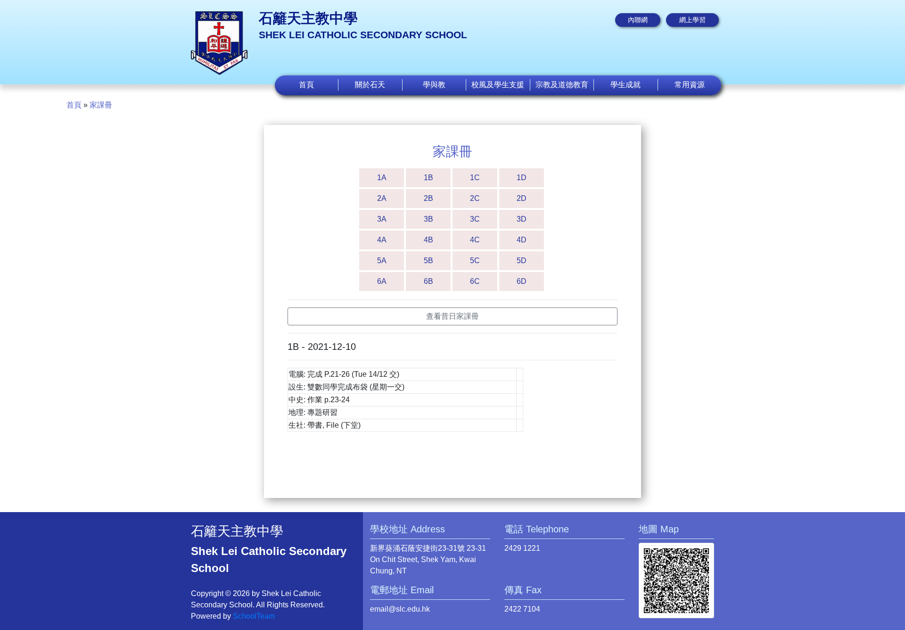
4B (428, 240)
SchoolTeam (254, 616)
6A (382, 281)
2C (475, 198)
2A (382, 198)
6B (428, 281)
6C (475, 281)
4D (522, 240)
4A (382, 240)
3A (382, 219)
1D (522, 178)
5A (382, 261)
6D (522, 281)
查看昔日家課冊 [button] (452, 316)
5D (522, 261)
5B (428, 261)
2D (522, 198)
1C (475, 178)
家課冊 (101, 105)
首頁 (306, 85)
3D (522, 219)
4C (475, 240)
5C (475, 261)
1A (382, 178)
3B (428, 219)
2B (428, 198)
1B (428, 178)
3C (475, 219)
